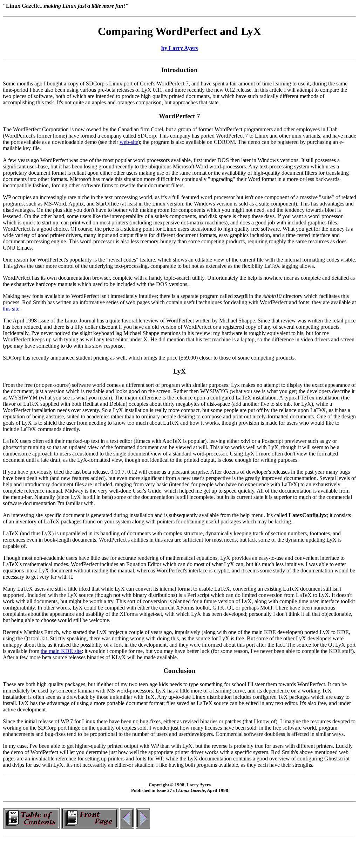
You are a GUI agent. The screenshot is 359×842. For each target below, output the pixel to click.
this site (11, 309)
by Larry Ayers (179, 48)
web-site (129, 142)
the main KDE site (61, 651)
